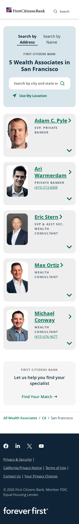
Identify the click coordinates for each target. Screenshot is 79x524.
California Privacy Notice (22, 468)
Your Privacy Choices (41, 476)
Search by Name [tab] (51, 39)
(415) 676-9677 (46, 336)
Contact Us (12, 476)
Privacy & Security (17, 459)
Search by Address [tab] (27, 39)
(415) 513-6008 (46, 187)
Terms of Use (56, 468)
